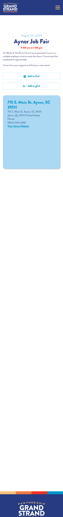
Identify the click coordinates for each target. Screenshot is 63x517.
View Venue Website (18, 126)
